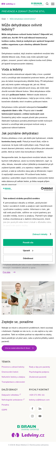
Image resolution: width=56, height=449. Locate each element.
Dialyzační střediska (10, 395)
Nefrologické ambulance (12, 400)
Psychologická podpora (39, 372)
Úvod (4, 19)
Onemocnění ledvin (10, 372)
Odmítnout (28, 258)
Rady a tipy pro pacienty (39, 367)
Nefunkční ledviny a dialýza (13, 377)
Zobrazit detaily (39, 234)
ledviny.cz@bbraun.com (39, 400)
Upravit (26, 250)
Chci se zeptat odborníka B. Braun (17, 348)
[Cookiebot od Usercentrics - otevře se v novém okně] (41, 189)
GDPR (4, 410)
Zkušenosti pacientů (37, 377)
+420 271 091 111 (37, 395)
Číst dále (6, 272)
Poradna (5, 405)
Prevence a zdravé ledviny (13, 367)
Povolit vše (28, 242)
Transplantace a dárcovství (13, 382)
